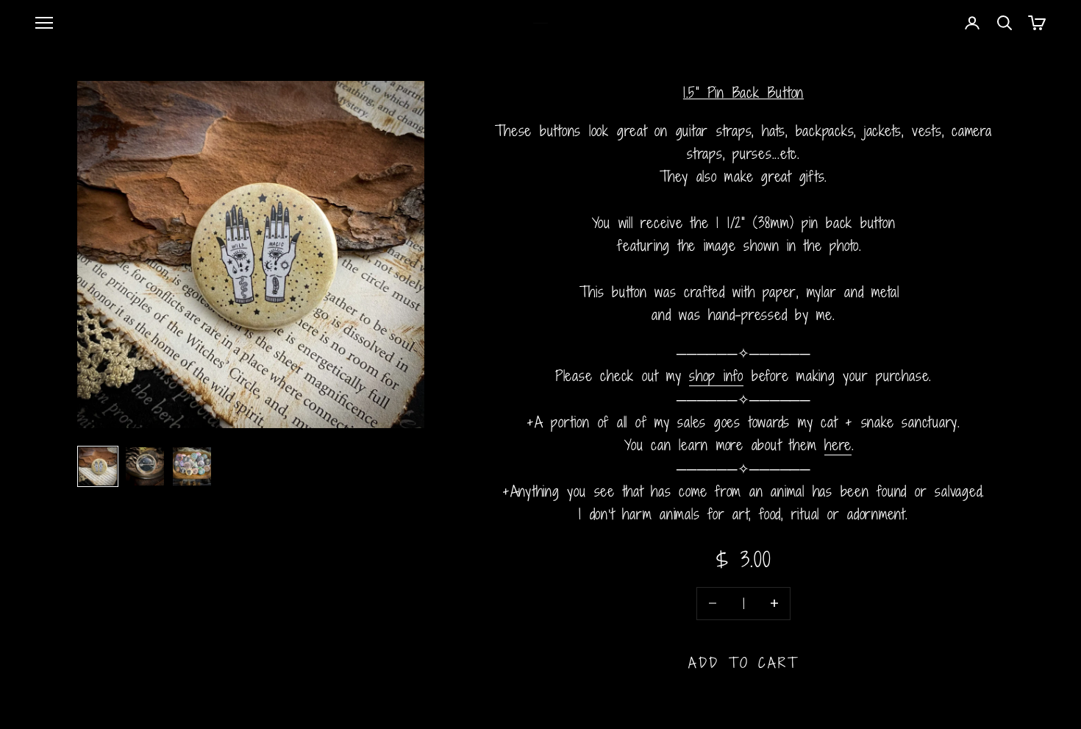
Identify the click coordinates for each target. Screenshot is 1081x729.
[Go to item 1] (97, 466)
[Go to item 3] (192, 466)
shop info (716, 375)
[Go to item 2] (144, 466)
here (838, 444)
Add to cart (743, 662)
